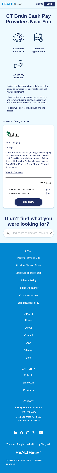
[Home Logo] (12, 3)
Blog (28, 357)
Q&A (28, 342)
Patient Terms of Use (28, 257)
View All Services (14, 172)
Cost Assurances (28, 295)
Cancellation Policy (28, 302)
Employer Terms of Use (29, 272)
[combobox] (28, 233)
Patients (28, 375)
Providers (28, 390)
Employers (28, 382)
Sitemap (28, 350)
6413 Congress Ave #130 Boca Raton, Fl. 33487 (28, 418)
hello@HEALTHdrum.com (28, 407)
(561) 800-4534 (28, 412)
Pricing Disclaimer (28, 287)
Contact (28, 335)
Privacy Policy (28, 280)
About (28, 327)
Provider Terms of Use (28, 265)
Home (28, 320)
